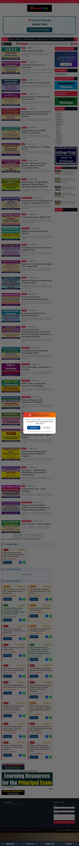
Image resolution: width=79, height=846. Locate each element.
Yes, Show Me (33, 427)
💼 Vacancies (49, 843)
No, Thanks (47, 427)
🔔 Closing (10, 843)
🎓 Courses (29, 843)
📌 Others (68, 843)
